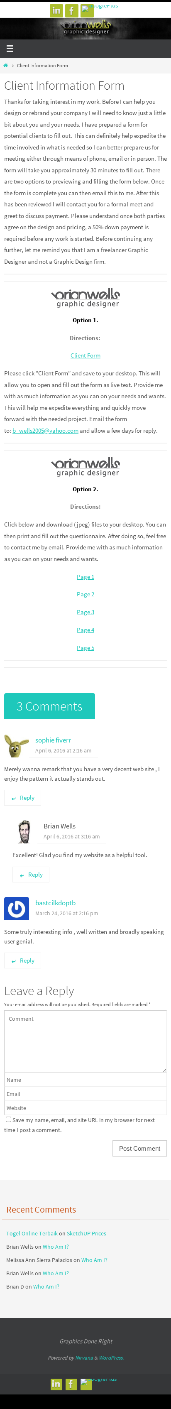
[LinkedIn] (56, 10)
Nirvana (84, 1357)
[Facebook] (71, 10)
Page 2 (85, 594)
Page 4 (85, 630)
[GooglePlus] (100, 8)
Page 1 (85, 577)
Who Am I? (56, 1246)
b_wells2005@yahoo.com (45, 430)
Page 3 (85, 612)
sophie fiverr (53, 740)
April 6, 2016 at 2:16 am (63, 750)
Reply (27, 797)
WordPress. (111, 1357)
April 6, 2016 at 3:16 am (72, 836)
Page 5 (85, 648)
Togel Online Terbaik (32, 1233)
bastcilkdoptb (55, 902)
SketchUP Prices (86, 1233)
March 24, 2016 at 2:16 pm (66, 913)
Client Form (85, 355)
